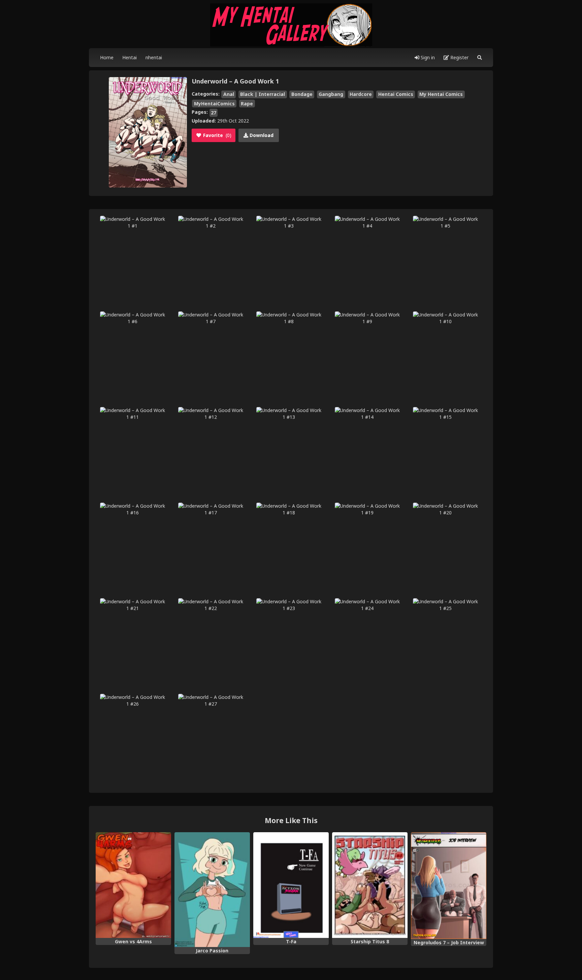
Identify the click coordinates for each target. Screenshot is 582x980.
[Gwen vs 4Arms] (133, 885)
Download (260, 135)
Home (107, 57)
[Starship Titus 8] (370, 885)
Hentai (129, 57)
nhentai (154, 57)
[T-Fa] (291, 885)
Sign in (427, 57)
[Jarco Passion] (212, 889)
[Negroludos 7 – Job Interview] (448, 885)
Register (458, 57)
